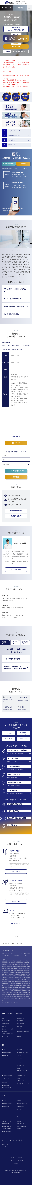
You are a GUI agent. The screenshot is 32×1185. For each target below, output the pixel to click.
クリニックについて (14, 131)
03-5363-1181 (12, 210)
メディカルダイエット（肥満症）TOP (8, 1145)
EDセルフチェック (21, 1075)
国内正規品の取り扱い (11, 314)
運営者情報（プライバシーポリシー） (8, 1032)
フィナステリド (20, 1106)
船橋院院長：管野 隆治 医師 (23, 976)
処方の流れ (11, 140)
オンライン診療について (9, 163)
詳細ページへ (16, 901)
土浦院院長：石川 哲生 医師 (8, 977)
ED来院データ (5, 1055)
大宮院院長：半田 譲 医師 (13, 974)
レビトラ (19, 1055)
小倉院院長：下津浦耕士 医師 (10, 998)
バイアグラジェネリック (22, 1052)
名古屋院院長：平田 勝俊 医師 (21, 981)
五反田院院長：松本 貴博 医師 (17, 968)
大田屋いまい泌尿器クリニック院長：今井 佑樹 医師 (17, 979)
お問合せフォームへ (16, 923)
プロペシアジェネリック (22, 1103)
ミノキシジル (20, 1116)
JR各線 (5, 455)
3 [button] (17, 250)
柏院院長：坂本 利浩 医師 (10, 976)
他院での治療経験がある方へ (21, 1127)
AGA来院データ (5, 1106)
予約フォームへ (16, 871)
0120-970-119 (17, 183)
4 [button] (20, 250)
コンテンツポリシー (6, 1036)
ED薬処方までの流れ (6, 1052)
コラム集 (19, 1029)
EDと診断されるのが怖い (13, 659)
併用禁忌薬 (4, 1082)
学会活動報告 (20, 1020)
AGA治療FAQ (14, 642)
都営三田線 (6, 464)
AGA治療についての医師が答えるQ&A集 (6, 1127)
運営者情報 (16, 1163)
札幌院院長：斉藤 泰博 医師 (8, 961)
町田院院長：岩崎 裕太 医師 (17, 970)
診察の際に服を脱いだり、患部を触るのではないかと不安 (15, 667)
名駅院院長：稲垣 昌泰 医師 (22, 983)
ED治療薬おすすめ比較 (7, 1075)
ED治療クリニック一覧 (20, 1079)
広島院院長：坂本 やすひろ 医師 (20, 992)
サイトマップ (11, 1157)
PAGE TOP (16, 936)
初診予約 (23, 163)
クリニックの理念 (8, 733)
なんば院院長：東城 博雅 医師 (18, 989)
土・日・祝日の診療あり (12, 299)
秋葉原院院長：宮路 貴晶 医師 (19, 966)
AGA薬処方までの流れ (7, 1103)
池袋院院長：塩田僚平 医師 (8, 964)
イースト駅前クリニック (5, 943)
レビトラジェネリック (22, 1059)
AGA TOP (4, 1100)
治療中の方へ (20, 1026)
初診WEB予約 (16, 45)
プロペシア (19, 1100)
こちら (19, 1002)
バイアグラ (19, 1049)
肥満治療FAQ (25, 642)
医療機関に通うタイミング (23, 1084)
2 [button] (15, 250)
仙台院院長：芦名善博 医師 (22, 961)
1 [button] (12, 250)
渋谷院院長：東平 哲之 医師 (21, 964)
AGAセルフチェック (6, 1131)
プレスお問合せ (21, 1160)
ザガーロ (19, 1109)
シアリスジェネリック (22, 1065)
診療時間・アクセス (14, 135)
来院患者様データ (6, 1023)
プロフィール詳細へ (16, 569)
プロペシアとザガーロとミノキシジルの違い (8, 1122)
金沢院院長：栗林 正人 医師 (20, 985)
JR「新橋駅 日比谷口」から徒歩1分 (15, 290)
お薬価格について (23, 738)
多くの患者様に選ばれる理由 (23, 733)
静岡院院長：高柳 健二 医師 (8, 981)
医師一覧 (4, 1026)
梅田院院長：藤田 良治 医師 (19, 987)
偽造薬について (5, 1078)
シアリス (19, 1062)
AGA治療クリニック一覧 (20, 1122)
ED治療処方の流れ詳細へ (16, 510)
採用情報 (19, 1036)
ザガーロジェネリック (22, 1113)
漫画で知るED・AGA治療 (7, 1029)
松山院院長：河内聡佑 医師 (19, 994)
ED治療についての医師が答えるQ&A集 (6, 1086)
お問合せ (12, 1160)
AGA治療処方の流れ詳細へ (16, 516)
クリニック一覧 (6, 7)
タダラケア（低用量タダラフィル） (22, 1069)
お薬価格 (20, 8)
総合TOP (4, 1018)
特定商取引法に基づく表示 (23, 1031)
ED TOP (3, 1049)
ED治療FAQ (3, 642)
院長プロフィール (13, 144)
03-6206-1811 (16, 29)
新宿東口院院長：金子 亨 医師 (22, 962)
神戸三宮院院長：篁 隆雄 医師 (20, 990)
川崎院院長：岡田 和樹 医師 (15, 972)
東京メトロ (6, 460)
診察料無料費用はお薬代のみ (14, 306)
